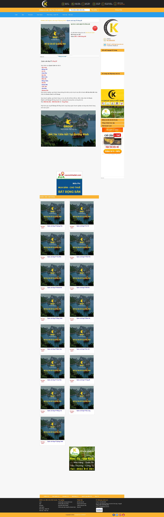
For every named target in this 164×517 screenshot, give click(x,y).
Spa (23, 14)
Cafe (16, 14)
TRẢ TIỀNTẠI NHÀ (98, 4)
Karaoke (30, 14)
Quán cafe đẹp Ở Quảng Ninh (55, 441)
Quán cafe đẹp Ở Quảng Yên (54, 226)
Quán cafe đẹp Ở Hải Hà (83, 287)
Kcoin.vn (115, 45)
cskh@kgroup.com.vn (104, 506)
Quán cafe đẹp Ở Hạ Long (83, 410)
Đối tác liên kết (80, 502)
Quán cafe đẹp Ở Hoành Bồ (54, 287)
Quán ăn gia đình (86, 496)
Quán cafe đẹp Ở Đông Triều (54, 318)
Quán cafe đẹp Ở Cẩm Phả (54, 380)
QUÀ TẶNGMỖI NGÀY (87, 4)
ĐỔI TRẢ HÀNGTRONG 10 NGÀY (109, 4)
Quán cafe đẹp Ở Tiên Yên (83, 256)
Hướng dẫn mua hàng (63, 503)
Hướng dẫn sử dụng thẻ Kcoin (65, 502)
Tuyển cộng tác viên (81, 505)
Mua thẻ (79, 507)
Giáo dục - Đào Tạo (43, 510)
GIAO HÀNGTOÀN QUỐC (78, 4)
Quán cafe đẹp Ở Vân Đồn (54, 256)
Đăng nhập (118, 10)
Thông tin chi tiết (62, 56)
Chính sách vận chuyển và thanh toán (67, 507)
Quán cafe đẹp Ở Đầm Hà (83, 318)
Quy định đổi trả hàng (63, 505)
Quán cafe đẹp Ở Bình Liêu (54, 349)
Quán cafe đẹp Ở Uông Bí (83, 380)
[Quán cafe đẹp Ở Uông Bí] (55, 39)
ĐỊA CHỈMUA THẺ (67, 4)
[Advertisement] (114, 165)
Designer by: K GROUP (80, 514)
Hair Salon (54, 496)
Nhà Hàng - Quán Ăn (44, 508)
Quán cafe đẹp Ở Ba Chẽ (83, 349)
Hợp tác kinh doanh (81, 503)
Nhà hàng (74, 496)
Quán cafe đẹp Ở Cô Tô (83, 226)
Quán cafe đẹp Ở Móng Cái (54, 410)
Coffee (45, 496)
